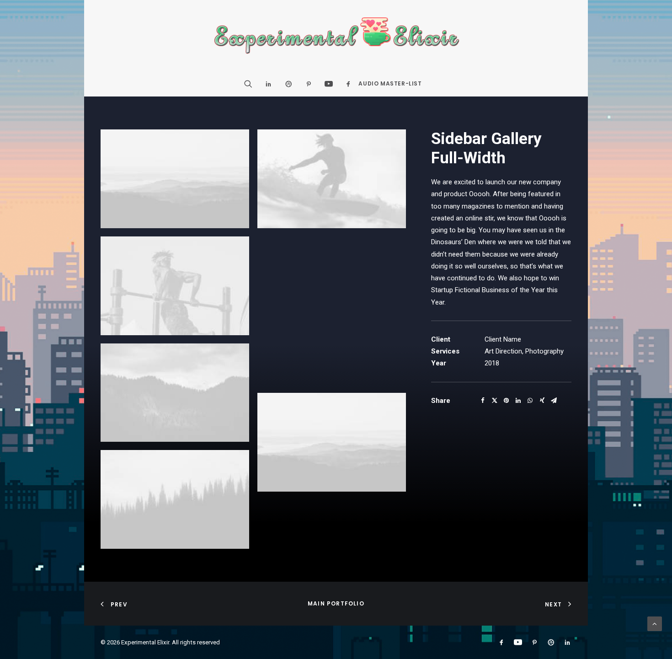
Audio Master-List (389, 83)
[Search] (251, 83)
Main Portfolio (336, 603)
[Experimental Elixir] (336, 36)
